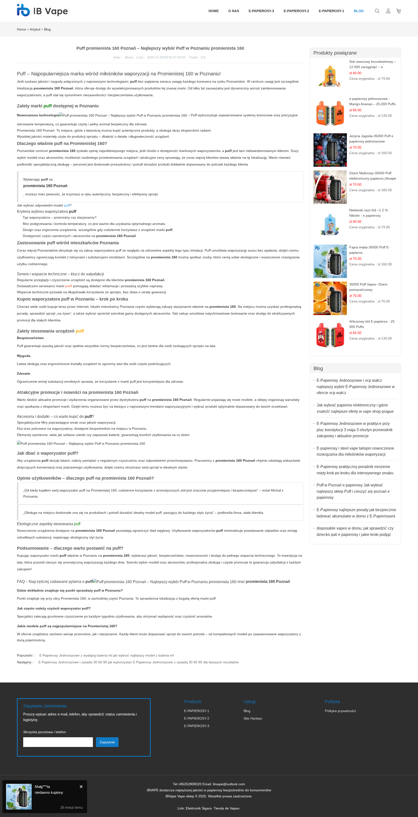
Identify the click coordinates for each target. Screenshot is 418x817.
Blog (359, 11)
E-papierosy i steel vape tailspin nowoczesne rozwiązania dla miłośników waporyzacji (355, 451)
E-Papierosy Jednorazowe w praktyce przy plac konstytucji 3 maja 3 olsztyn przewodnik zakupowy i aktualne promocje (355, 429)
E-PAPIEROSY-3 (261, 11)
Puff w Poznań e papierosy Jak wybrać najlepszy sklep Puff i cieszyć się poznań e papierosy (353, 491)
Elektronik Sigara (199, 808)
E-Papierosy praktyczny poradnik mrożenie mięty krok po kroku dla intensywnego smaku (355, 470)
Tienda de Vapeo (226, 808)
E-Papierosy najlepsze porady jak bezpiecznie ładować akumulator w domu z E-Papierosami (356, 513)
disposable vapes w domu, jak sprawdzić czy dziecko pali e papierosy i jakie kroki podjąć (355, 531)
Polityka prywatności (340, 711)
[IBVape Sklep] (42, 14)
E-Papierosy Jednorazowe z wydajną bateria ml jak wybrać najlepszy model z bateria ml (106, 655)
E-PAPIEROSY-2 (296, 11)
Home (214, 11)
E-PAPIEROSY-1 (331, 11)
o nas (233, 11)
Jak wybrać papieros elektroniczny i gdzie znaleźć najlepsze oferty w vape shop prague (355, 408)
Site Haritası (253, 718)
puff (72, 211)
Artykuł (35, 29)
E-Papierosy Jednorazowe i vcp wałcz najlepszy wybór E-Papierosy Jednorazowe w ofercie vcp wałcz (356, 386)
